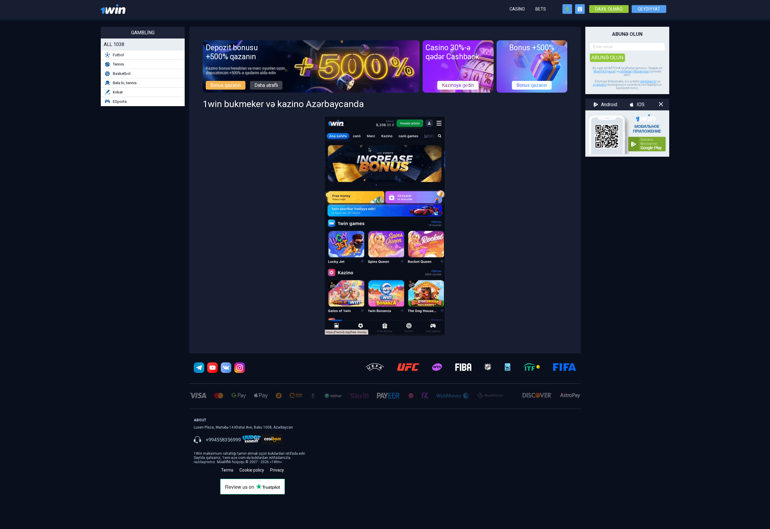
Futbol (118, 55)
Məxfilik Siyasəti (604, 71)
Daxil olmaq (609, 9)
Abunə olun (607, 57)
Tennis (118, 64)
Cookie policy (251, 470)
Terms (227, 470)
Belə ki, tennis (125, 83)
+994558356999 (223, 440)
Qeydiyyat (649, 9)
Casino (517, 9)
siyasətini (600, 84)
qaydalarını (648, 81)
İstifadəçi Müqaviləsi (634, 71)
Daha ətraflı (266, 85)
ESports (120, 101)
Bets (540, 9)
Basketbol (122, 73)
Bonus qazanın (225, 85)
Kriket (118, 92)
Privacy (277, 470)
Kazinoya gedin (458, 85)
